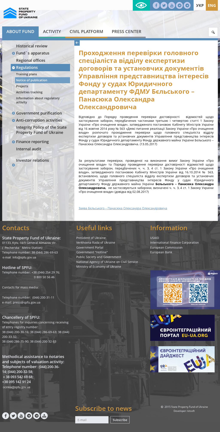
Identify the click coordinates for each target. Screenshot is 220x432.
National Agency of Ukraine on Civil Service (107, 262)
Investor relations (32, 160)
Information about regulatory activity (38, 100)
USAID (154, 238)
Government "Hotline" (92, 252)
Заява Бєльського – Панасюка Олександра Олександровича (123, 208)
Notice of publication (31, 80)
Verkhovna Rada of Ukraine (95, 242)
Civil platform (86, 31)
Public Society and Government (98, 257)
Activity (52, 31)
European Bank (161, 252)
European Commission (166, 247)
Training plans (26, 74)
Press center (126, 31)
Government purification (39, 113)
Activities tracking (29, 92)
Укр (200, 5)
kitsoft (191, 411)
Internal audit (28, 148)
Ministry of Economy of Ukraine (98, 266)
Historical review (31, 45)
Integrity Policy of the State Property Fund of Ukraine (41, 130)
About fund (20, 31)
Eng (212, 5)
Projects (22, 86)
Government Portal (89, 247)
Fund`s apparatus (32, 53)
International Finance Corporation (174, 242)
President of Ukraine (91, 238)
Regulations (27, 67)
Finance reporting (32, 141)
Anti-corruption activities (39, 120)
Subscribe (120, 420)
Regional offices (30, 60)
